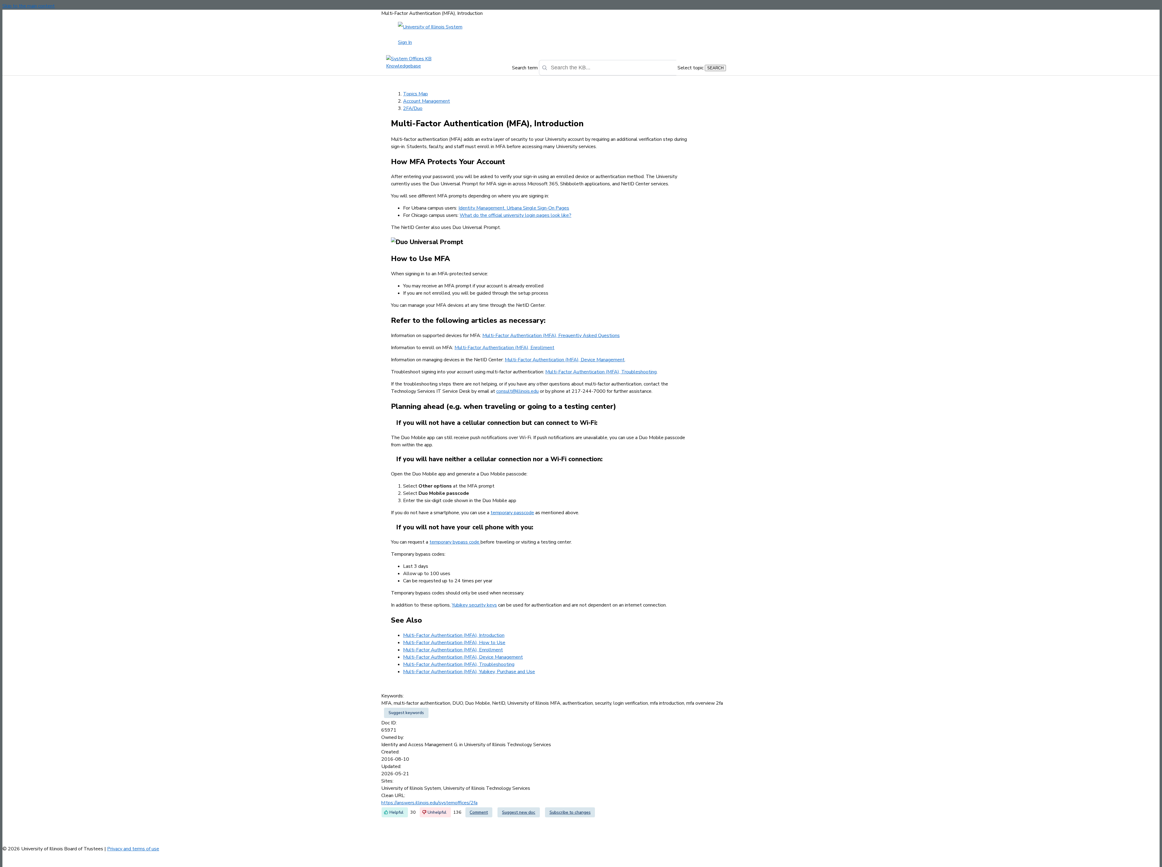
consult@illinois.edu (517, 391)
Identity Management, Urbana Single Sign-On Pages (513, 208)
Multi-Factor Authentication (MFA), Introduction (453, 635)
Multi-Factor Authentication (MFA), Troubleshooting (601, 372)
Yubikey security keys (474, 605)
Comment (479, 812)
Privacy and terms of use (133, 848)
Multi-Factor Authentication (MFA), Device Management (565, 359)
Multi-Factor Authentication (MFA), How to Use (454, 642)
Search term (525, 68)
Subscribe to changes (570, 812)
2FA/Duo (412, 108)
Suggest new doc (518, 812)
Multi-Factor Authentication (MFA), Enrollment (504, 347)
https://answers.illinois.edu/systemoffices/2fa (429, 802)
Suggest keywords (406, 713)
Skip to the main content (28, 6)
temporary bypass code (455, 542)
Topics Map (415, 94)
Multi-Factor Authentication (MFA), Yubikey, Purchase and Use (469, 671)
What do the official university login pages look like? (515, 215)
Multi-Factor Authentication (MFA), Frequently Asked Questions (551, 335)
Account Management (426, 101)
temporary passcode (512, 512)
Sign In (405, 42)
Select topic (691, 68)
